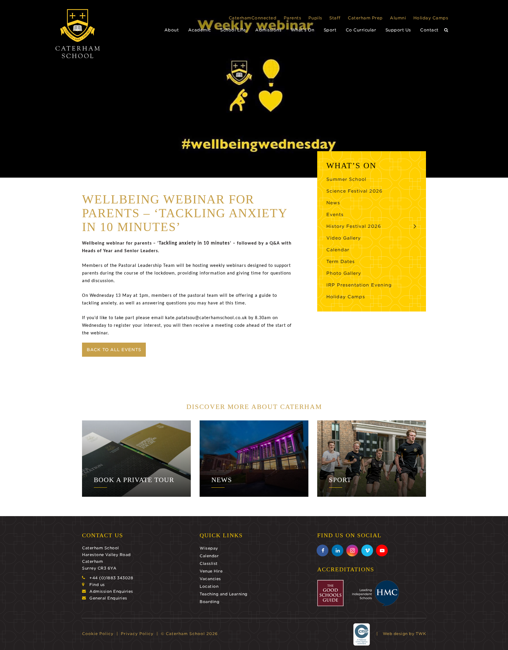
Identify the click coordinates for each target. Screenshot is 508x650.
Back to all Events (114, 349)
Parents (292, 18)
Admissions (268, 30)
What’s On (303, 30)
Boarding (209, 602)
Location (209, 586)
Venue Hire (211, 571)
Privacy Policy (137, 634)
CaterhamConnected (253, 18)
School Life (233, 30)
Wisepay (209, 548)
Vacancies (210, 579)
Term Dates (340, 261)
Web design (395, 634)
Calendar (337, 249)
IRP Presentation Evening (359, 285)
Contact (429, 30)
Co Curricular (361, 30)
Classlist (209, 563)
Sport (330, 30)
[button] (446, 30)
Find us (97, 584)
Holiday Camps (430, 18)
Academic (199, 30)
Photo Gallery (343, 273)
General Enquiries (108, 598)
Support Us (398, 30)
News (333, 203)
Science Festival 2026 (354, 191)
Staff (335, 18)
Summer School (346, 179)
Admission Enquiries (111, 591)
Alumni (398, 18)
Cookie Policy (97, 634)
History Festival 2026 (353, 226)
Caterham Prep (365, 18)
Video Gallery (343, 238)
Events (335, 214)
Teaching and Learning (224, 594)
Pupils (315, 18)
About (171, 30)
